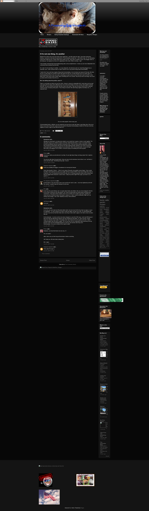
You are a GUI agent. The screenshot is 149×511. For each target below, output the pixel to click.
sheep (107, 212)
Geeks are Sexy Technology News (103, 337)
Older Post (92, 260)
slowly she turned (103, 376)
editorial (102, 206)
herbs (101, 238)
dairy (101, 223)
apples (107, 230)
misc (101, 211)
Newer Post (43, 260)
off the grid (106, 238)
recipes (102, 204)
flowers (104, 237)
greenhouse (104, 247)
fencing (101, 242)
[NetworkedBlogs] (104, 254)
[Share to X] (59, 131)
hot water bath (103, 233)
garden (102, 202)
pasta (107, 241)
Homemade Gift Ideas (78, 34)
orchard (107, 234)
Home (42, 34)
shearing (102, 239)
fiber (108, 245)
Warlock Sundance (103, 407)
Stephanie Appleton (48, 165)
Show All (107, 456)
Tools (107, 223)
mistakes (106, 209)
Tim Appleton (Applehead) (50, 180)
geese (101, 246)
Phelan (45, 153)
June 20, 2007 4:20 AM (49, 226)
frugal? (102, 214)
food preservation (103, 216)
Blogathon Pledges (92, 34)
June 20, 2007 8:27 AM (49, 250)
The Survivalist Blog (103, 443)
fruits (107, 237)
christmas (103, 226)
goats (107, 211)
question (102, 231)
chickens (102, 208)
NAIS (101, 212)
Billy (45, 189)
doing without (104, 225)
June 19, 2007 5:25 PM (49, 205)
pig (108, 233)
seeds (107, 231)
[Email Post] (53, 130)
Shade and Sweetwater (103, 398)
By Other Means (102, 421)
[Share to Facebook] (60, 131)
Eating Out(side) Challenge (62, 34)
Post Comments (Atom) (70, 264)
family (45, 132)
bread (101, 241)
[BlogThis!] (57, 131)
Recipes (49, 34)
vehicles (107, 235)
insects (107, 242)
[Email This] (56, 131)
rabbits (101, 235)
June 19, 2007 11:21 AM (49, 150)
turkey (101, 229)
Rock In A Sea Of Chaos (103, 385)
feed (108, 243)
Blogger (82, 507)
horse (101, 222)
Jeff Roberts (46, 201)
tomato (107, 228)
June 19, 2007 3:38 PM (49, 186)
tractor (107, 239)
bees (101, 237)
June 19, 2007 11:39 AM (49, 162)
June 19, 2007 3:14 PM (49, 177)
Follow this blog (104, 255)
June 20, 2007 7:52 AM (49, 244)
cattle (107, 200)
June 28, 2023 (103, 437)
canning (106, 222)
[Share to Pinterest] (62, 131)
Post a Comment (46, 253)
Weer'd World (103, 363)
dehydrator (102, 245)
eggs (101, 234)
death (101, 243)
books (101, 228)
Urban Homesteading (104, 219)
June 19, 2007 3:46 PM (49, 198)
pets (107, 214)
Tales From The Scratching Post (103, 434)
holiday (102, 218)
